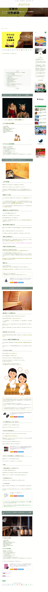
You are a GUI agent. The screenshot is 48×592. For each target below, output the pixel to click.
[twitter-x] (39, 80)
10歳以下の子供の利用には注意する (11, 81)
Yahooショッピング (20, 282)
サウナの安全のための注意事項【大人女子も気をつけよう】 (14, 75)
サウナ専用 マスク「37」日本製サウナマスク (16, 492)
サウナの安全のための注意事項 (11, 73)
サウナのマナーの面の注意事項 (11, 74)
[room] (42, 80)
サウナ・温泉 (4, 13)
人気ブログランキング (8, 576)
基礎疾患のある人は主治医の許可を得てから (12, 78)
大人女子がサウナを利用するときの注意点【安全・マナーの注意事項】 (15, 72)
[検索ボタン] (32, 1)
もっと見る (17, 88)
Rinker (12, 414)
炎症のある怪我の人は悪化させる (11, 79)
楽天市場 (15, 282)
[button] (4, 50)
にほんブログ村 (8, 573)
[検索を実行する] (45, 32)
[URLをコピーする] (31, 50)
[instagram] (41, 80)
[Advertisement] (24, 22)
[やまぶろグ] (24, 4)
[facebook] (38, 80)
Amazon (12, 282)
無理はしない (8, 82)
